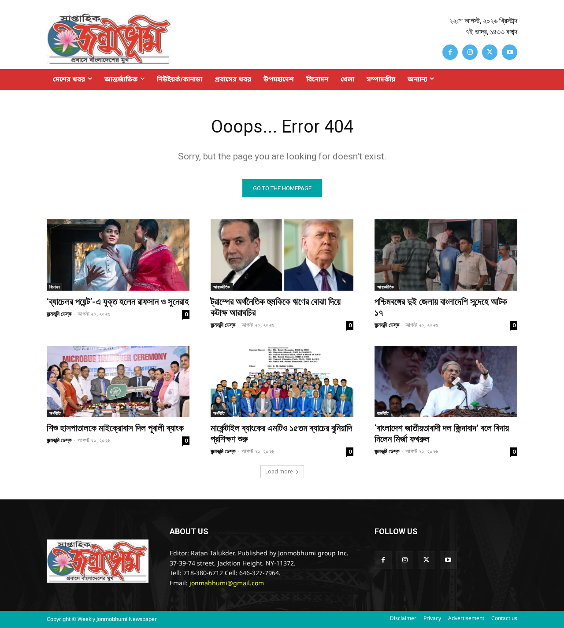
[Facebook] (450, 52)
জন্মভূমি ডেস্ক (59, 314)
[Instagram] (470, 52)
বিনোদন (54, 287)
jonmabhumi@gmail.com (226, 584)
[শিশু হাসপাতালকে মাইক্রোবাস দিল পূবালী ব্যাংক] (118, 381)
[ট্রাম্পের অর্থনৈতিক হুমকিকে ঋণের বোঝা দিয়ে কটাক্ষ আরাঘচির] (282, 255)
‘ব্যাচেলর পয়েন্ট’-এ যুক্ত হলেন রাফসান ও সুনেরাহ (118, 301)
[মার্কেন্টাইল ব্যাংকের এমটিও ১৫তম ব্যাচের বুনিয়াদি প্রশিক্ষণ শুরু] (282, 381)
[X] (489, 52)
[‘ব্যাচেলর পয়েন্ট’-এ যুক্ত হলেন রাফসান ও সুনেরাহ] (118, 255)
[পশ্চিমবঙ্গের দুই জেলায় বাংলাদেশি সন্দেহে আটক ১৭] (446, 255)
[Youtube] (509, 52)
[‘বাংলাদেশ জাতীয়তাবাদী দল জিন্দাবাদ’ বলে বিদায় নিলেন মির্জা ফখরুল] (446, 381)
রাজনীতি (382, 413)
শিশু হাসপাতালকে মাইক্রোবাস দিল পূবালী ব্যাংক (115, 428)
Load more (279, 471)
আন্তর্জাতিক (221, 287)
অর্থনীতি (54, 413)
